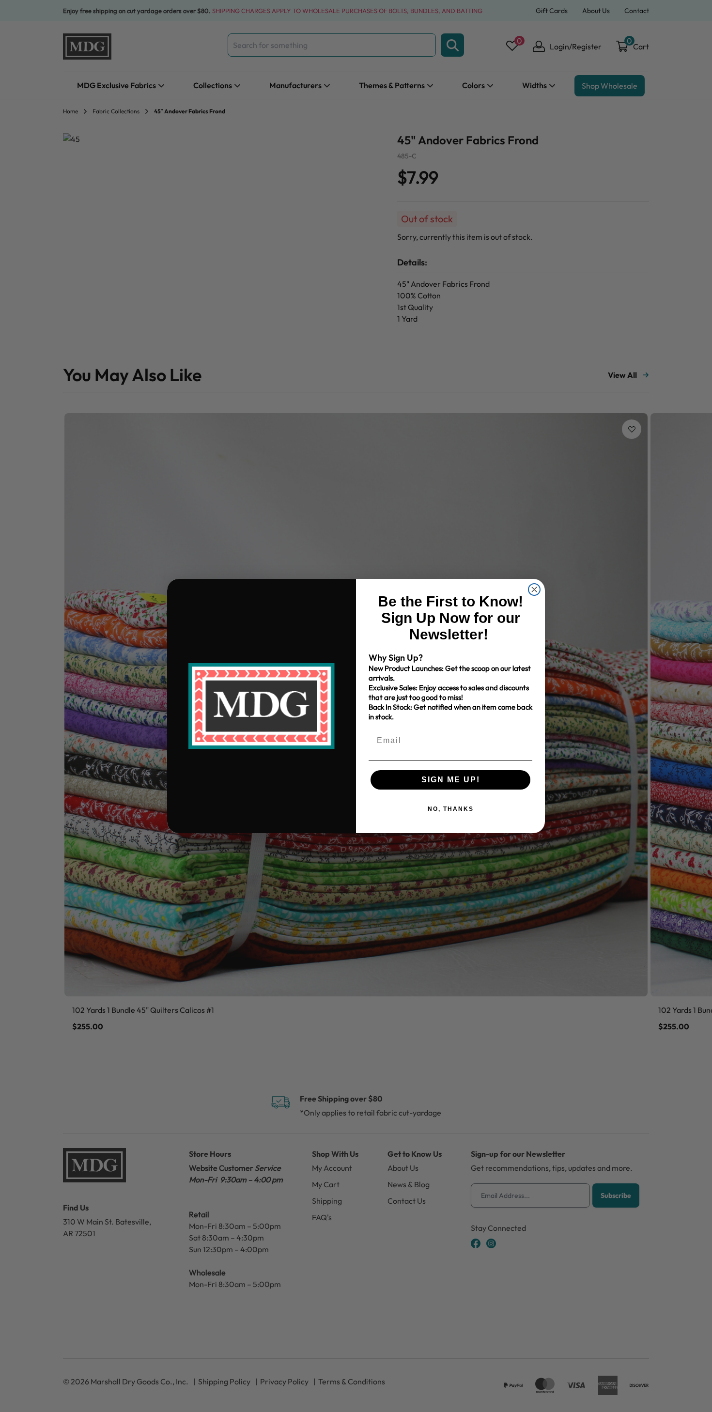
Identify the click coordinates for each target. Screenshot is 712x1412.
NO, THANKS (451, 809)
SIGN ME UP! (450, 780)
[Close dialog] (534, 589)
